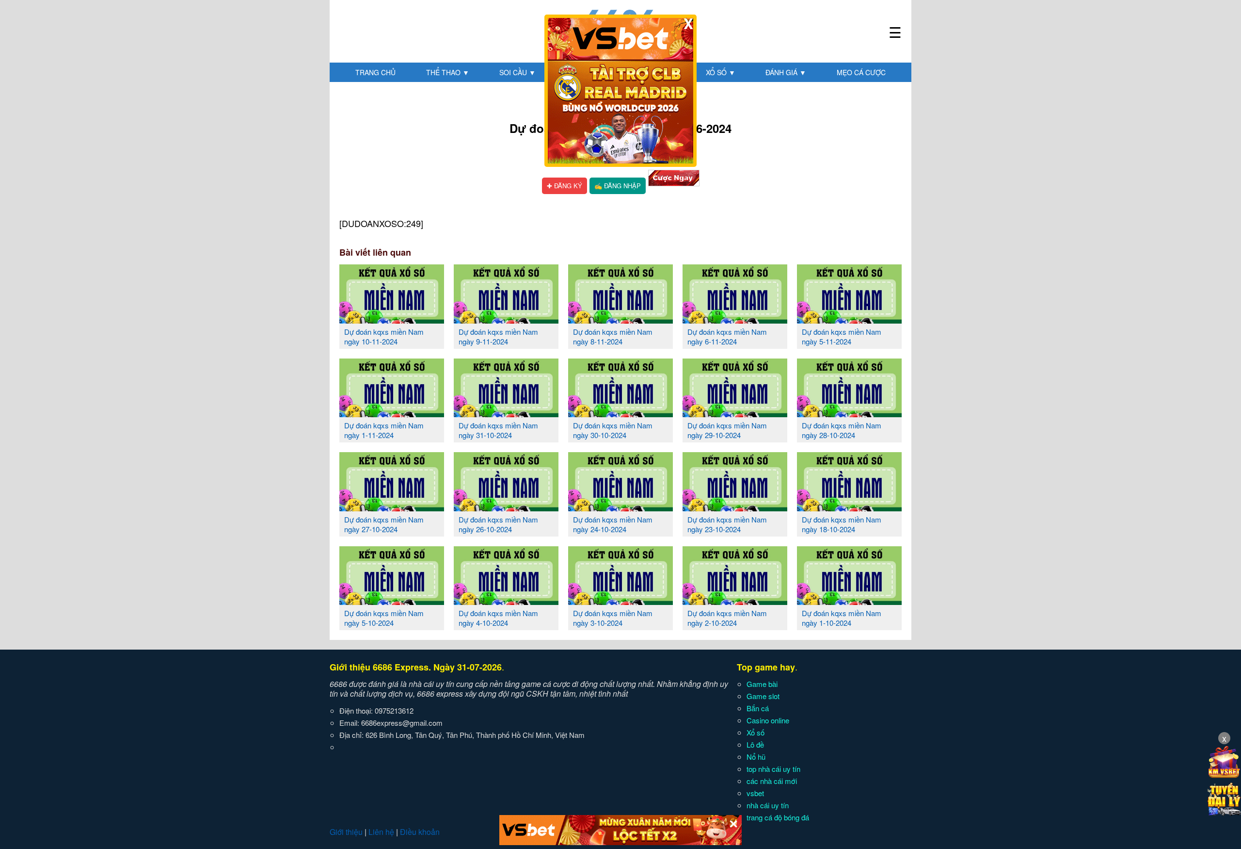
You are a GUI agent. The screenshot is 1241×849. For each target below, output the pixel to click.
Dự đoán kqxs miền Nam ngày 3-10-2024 (612, 618)
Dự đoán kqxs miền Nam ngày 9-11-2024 (498, 336)
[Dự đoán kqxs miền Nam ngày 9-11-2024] (506, 319)
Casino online (768, 720)
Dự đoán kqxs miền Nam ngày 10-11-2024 (384, 336)
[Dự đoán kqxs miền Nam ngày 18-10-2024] (849, 507)
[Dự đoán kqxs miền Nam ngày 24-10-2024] (620, 507)
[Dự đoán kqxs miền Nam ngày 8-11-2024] (620, 319)
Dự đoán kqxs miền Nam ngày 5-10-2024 (384, 618)
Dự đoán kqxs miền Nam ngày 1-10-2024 (841, 618)
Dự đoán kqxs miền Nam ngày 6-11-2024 (727, 336)
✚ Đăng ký (564, 185)
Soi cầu (517, 72)
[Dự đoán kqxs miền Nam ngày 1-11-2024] (391, 413)
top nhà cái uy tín (773, 769)
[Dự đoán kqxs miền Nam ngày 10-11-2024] (391, 319)
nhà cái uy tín (768, 805)
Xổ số (720, 72)
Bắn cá (758, 708)
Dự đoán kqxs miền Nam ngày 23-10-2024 (727, 524)
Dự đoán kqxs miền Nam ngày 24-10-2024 (612, 524)
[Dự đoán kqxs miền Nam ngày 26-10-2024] (506, 507)
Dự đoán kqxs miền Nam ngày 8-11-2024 (612, 336)
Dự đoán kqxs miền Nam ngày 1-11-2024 (384, 430)
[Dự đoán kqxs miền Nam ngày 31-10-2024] (506, 413)
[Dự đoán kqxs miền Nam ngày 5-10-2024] (391, 601)
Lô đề (755, 744)
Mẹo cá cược (861, 72)
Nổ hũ (756, 756)
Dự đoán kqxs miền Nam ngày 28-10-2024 (841, 430)
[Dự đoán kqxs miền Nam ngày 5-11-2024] (849, 319)
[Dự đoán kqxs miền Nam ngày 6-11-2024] (735, 319)
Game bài (762, 684)
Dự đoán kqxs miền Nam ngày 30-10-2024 (612, 430)
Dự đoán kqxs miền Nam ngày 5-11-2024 (841, 336)
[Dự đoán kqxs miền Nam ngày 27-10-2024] (391, 507)
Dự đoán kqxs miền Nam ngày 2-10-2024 (727, 618)
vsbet (755, 793)
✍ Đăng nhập (617, 185)
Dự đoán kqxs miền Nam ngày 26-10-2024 (498, 524)
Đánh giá (785, 72)
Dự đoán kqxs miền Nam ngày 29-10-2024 (727, 430)
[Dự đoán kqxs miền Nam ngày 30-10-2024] (620, 413)
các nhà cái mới (772, 781)
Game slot (763, 696)
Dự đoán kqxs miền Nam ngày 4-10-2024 (498, 618)
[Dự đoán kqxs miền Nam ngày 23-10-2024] (735, 507)
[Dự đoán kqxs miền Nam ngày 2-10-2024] (735, 601)
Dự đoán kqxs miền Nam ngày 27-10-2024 (384, 524)
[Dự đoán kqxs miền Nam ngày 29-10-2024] (735, 413)
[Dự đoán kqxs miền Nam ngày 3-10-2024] (620, 601)
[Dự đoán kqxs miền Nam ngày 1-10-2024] (849, 601)
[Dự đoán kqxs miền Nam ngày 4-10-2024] (506, 601)
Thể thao (447, 72)
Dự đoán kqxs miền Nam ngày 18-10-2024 (841, 524)
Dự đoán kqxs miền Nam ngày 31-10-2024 (498, 430)
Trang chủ (375, 72)
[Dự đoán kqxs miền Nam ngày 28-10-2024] (849, 413)
